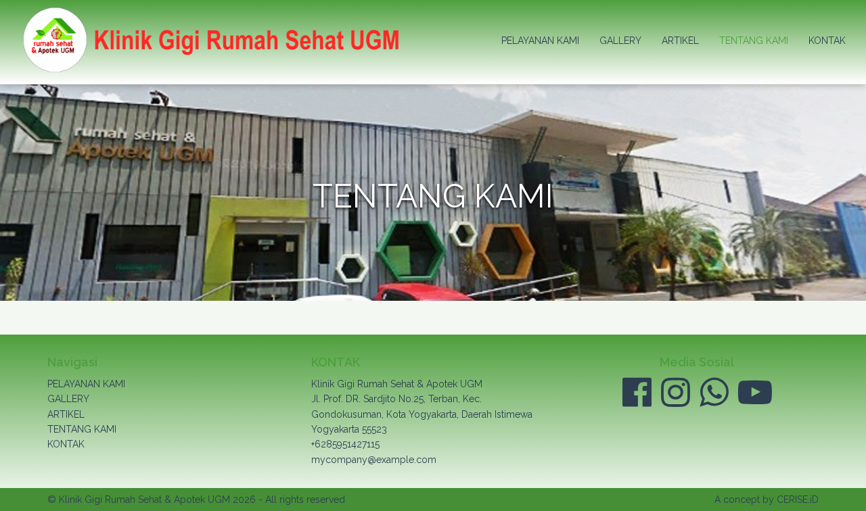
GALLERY (620, 40)
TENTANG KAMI (753, 40)
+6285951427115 (345, 444)
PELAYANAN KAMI (540, 40)
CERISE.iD (798, 499)
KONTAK (827, 40)
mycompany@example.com (373, 459)
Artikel (680, 40)
